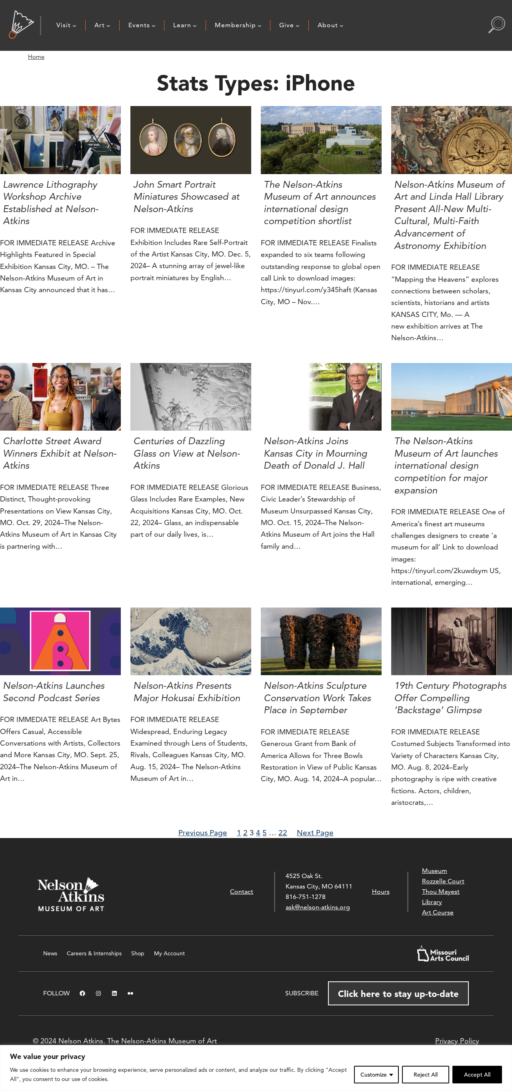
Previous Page (202, 832)
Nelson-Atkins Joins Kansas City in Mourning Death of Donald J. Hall (315, 453)
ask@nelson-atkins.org (318, 907)
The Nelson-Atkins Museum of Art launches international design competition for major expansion (446, 465)
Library (432, 902)
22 (282, 832)
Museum (434, 870)
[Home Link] (21, 25)
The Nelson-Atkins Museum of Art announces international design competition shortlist (320, 202)
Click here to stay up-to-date (398, 993)
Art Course (438, 912)
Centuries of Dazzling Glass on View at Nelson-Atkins (186, 453)
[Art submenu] (108, 26)
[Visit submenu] (74, 26)
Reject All (426, 1074)
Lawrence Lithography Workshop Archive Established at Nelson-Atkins (50, 202)
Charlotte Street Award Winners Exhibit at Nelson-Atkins (59, 453)
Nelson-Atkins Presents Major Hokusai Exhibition (186, 692)
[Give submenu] (298, 26)
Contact (241, 891)
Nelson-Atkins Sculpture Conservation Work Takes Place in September (317, 698)
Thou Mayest (441, 891)
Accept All (477, 1074)
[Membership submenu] (260, 26)
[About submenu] (342, 26)
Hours (381, 891)
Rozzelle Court (443, 881)
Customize (373, 1074)
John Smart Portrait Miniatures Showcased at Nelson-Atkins (186, 196)
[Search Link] (497, 25)
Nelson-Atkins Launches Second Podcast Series (53, 692)
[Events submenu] (154, 26)
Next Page (315, 832)
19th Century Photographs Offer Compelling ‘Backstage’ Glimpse (450, 698)
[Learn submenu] (195, 26)
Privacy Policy (457, 1040)
